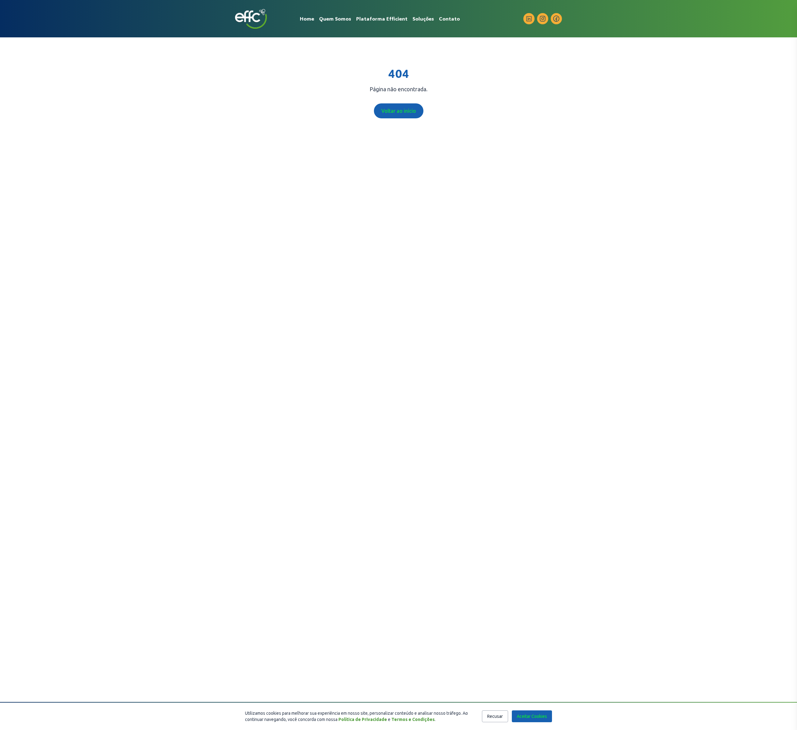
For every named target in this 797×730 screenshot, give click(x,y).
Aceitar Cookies (532, 716)
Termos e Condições (413, 719)
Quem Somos (335, 18)
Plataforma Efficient (382, 18)
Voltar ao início (398, 111)
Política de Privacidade (362, 719)
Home (307, 18)
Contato (449, 18)
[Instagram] (542, 18)
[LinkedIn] (529, 18)
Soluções (423, 18)
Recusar (495, 716)
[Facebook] (556, 18)
